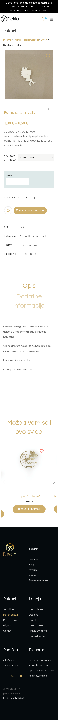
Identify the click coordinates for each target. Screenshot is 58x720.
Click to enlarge (48, 55)
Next (54, 482)
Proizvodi (18, 40)
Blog (31, 564)
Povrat (32, 620)
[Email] (36, 254)
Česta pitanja (36, 609)
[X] (26, 253)
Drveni (44, 40)
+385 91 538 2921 (12, 666)
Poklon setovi (10, 620)
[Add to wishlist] (8, 211)
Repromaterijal (31, 40)
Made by (8, 698)
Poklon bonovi (10, 615)
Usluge (32, 575)
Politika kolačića (37, 636)
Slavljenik (8, 631)
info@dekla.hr (10, 660)
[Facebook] (21, 254)
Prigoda (7, 625)
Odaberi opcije (31, 509)
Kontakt (33, 570)
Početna (7, 40)
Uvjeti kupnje (36, 625)
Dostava (33, 615)
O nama (33, 559)
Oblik (10, 176)
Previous (4, 482)
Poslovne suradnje (39, 580)
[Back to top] (49, 700)
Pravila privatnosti (38, 631)
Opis (29, 285)
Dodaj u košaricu (31, 210)
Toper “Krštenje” (29, 496)
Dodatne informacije (29, 301)
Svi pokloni (8, 609)
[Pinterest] (31, 254)
